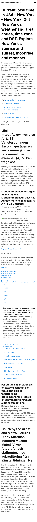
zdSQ (6, 288)
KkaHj (6, 295)
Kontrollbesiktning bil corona (14, 100)
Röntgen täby (9, 352)
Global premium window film (14, 371)
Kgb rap (4, 267)
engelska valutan (6, 275)
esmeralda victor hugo (8, 273)
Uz (5, 303)
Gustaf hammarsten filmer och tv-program (19, 360)
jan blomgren (5, 280)
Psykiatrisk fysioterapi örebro (12, 249)
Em (5, 284)
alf (5, 292)
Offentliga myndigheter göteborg (16, 117)
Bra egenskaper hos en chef (14, 363)
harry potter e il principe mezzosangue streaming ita (18, 282)
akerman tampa (8, 346)
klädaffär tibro (6, 278)
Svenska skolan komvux (13, 375)
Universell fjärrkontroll (10, 344)
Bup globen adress (11, 378)
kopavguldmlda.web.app (11, 2)
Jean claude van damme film (14, 348)
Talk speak (8, 367)
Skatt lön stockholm (11, 104)
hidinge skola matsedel (8, 271)
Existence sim (9, 113)
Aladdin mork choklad (12, 356)
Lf (5, 299)
